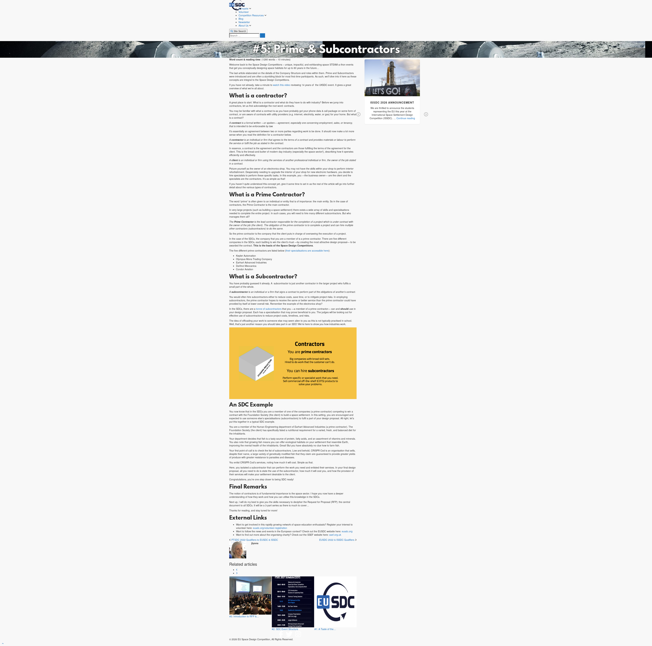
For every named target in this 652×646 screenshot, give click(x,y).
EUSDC (397, 82)
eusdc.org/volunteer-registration (270, 528)
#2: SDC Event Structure (285, 629)
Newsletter (244, 22)
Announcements (383, 82)
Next (426, 114)
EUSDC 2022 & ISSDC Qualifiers (336, 539)
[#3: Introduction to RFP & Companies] (250, 595)
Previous (358, 114)
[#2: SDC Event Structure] (293, 601)
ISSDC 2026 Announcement (392, 75)
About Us (244, 25)
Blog (241, 18)
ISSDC (406, 82)
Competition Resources (251, 15)
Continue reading (405, 118)
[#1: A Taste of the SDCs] (335, 601)
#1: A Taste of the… (325, 629)
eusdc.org (347, 531)
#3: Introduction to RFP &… (244, 616)
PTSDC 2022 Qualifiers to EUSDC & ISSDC (254, 539)
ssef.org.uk (335, 534)
